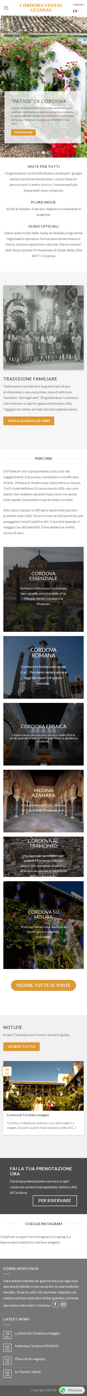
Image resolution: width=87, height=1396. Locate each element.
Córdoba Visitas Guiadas (41, 7)
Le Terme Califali (28, 1371)
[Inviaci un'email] (63, 1304)
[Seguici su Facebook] (55, 1304)
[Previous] (4, 1101)
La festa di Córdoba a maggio (37, 1333)
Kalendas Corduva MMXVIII (37, 1346)
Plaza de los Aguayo (30, 1359)
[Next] (83, 1101)
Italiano (78, 4)
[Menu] (6, 7)
